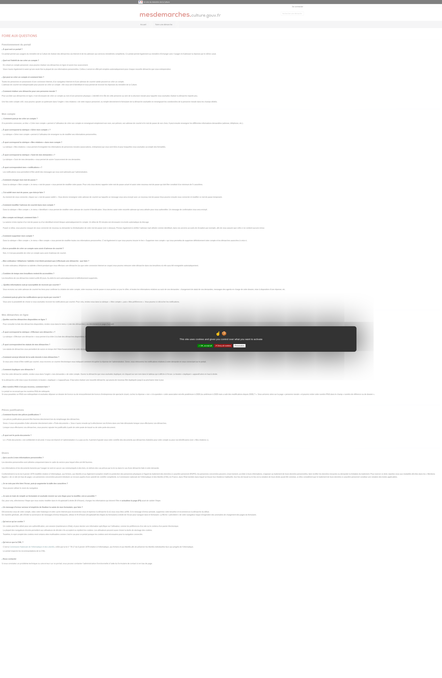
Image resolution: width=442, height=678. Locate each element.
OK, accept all (206, 346)
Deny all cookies (224, 346)
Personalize (239, 346)
